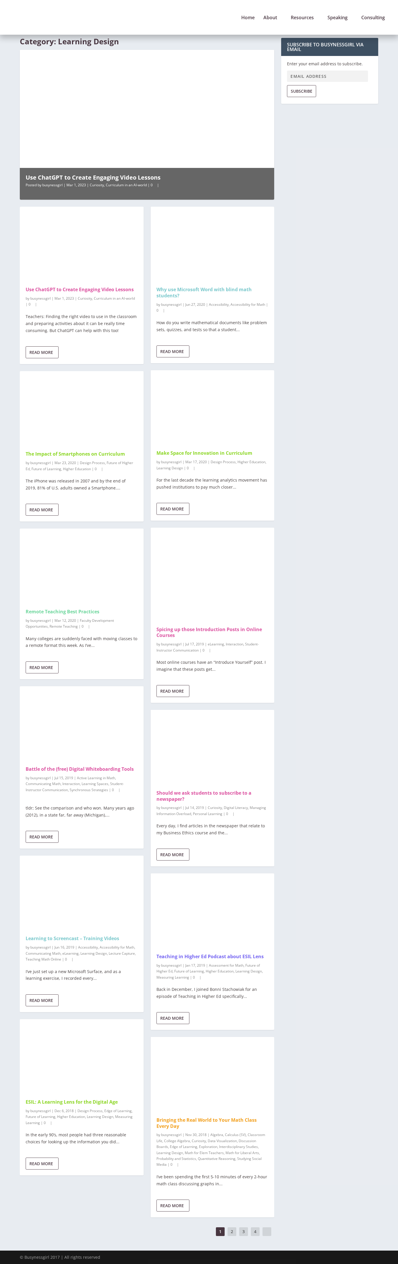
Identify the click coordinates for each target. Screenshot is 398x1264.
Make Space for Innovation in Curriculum (204, 453)
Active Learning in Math (96, 777)
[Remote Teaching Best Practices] (82, 566)
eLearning (70, 953)
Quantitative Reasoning (216, 1158)
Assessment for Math (226, 965)
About (270, 18)
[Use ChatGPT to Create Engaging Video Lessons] (82, 244)
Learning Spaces (95, 783)
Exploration (208, 1146)
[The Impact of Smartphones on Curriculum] (82, 408)
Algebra (216, 1134)
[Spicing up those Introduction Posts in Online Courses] (212, 574)
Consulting (373, 18)
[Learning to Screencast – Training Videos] (82, 893)
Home (248, 18)
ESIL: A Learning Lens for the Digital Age (72, 1102)
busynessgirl (52, 184)
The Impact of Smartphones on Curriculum (75, 454)
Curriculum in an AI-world (126, 184)
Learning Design (93, 953)
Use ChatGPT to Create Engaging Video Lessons (93, 177)
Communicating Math (43, 783)
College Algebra (177, 1140)
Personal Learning (207, 813)
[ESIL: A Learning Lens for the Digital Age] (82, 1056)
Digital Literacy (236, 807)
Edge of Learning (118, 1110)
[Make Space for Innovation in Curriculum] (212, 407)
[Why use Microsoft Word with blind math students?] (212, 244)
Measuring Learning (172, 977)
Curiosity (97, 184)
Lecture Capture (122, 953)
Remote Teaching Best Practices (62, 611)
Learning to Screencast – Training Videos (72, 938)
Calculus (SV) (235, 1134)
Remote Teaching (64, 626)
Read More (41, 352)
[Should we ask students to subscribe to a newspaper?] (212, 747)
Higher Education (77, 468)
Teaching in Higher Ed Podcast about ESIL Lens (210, 956)
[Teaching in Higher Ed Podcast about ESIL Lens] (212, 910)
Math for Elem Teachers (204, 1152)
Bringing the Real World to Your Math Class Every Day (206, 1123)
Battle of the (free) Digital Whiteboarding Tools (80, 769)
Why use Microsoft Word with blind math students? (204, 292)
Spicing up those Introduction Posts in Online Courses (209, 632)
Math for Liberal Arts (242, 1152)
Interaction (71, 783)
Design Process (92, 462)
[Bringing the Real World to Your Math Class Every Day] (212, 1074)
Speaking (337, 18)
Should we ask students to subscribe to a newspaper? (203, 796)
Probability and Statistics (176, 1158)
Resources (302, 18)
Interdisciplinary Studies (238, 1146)
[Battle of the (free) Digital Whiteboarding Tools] (82, 723)
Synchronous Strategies (89, 789)
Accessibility (88, 947)
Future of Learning (46, 468)
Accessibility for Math (117, 947)
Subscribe (301, 91)
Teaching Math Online (43, 959)
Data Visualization (222, 1140)
